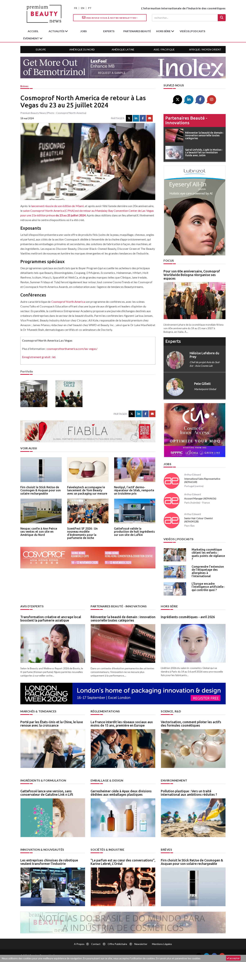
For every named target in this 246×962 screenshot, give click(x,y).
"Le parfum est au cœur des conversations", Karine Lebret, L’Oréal (123, 862)
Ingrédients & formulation (43, 780)
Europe (41, 49)
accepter (234, 958)
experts (108, 31)
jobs (83, 31)
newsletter (140, 943)
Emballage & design (107, 780)
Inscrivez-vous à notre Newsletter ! (111, 18)
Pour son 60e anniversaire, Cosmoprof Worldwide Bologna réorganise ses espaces (192, 274)
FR (75, 8)
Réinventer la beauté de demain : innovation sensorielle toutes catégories (123, 618)
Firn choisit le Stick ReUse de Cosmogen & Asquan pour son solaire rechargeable (40, 490)
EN (82, 8)
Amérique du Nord (82, 49)
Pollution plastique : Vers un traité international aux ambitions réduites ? (189, 792)
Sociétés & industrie (107, 849)
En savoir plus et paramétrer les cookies (178, 958)
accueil (33, 31)
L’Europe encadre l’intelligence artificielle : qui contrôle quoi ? (208, 587)
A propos (79, 943)
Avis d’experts (32, 606)
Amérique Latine (123, 49)
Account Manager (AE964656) (200, 498)
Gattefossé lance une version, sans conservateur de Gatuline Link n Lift (46, 792)
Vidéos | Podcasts (192, 31)
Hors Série (169, 606)
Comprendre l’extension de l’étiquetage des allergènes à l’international (208, 571)
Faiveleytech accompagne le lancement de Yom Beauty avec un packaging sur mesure (87, 490)
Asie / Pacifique (164, 49)
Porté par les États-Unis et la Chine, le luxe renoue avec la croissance (51, 723)
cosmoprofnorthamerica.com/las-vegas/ (72, 348)
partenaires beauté (137, 31)
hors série (163, 31)
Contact (95, 943)
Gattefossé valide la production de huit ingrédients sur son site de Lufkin (134, 531)
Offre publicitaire (117, 943)
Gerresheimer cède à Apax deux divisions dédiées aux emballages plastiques (121, 792)
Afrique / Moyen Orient (205, 49)
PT (89, 8)
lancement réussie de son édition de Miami (57, 206)
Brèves (24, 86)
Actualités (57, 31)
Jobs (167, 464)
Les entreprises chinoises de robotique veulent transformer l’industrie (49, 862)
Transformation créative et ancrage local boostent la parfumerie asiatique (50, 618)
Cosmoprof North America (68, 301)
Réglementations (105, 711)
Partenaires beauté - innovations (186, 120)
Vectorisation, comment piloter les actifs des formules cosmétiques (191, 723)
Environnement (174, 780)
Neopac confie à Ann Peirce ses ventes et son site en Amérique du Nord (38, 531)
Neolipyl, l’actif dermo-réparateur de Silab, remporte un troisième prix (134, 490)
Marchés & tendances (38, 711)
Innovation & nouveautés (42, 849)
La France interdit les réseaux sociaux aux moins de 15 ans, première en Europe (122, 723)
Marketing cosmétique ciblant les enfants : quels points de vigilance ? (208, 554)
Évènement (31, 38)
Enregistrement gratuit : (38, 357)
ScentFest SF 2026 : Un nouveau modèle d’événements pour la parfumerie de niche (82, 533)
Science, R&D (171, 711)
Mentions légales (162, 943)
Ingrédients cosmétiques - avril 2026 (188, 617)
